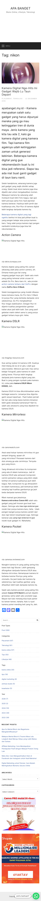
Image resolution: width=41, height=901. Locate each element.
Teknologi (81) (7, 645)
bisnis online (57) (8, 650)
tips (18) (5, 674)
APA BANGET (20, 8)
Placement (7, 98)
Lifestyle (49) (7, 659)
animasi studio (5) (8, 684)
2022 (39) (5, 717)
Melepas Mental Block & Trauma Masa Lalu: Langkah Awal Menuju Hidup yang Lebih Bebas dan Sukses (19, 738)
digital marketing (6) (9, 679)
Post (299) (6, 630)
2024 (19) (5, 708)
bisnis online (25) (8, 670)
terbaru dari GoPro (16, 284)
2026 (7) (5, 699)
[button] (36, 896)
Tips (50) (5, 655)
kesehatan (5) (7, 688)
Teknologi (17, 98)
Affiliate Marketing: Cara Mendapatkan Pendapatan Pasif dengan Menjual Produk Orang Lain (20, 748)
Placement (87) (7, 641)
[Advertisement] (20, 25)
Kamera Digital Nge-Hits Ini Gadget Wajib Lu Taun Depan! (19, 91)
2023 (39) (5, 713)
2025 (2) (5, 703)
